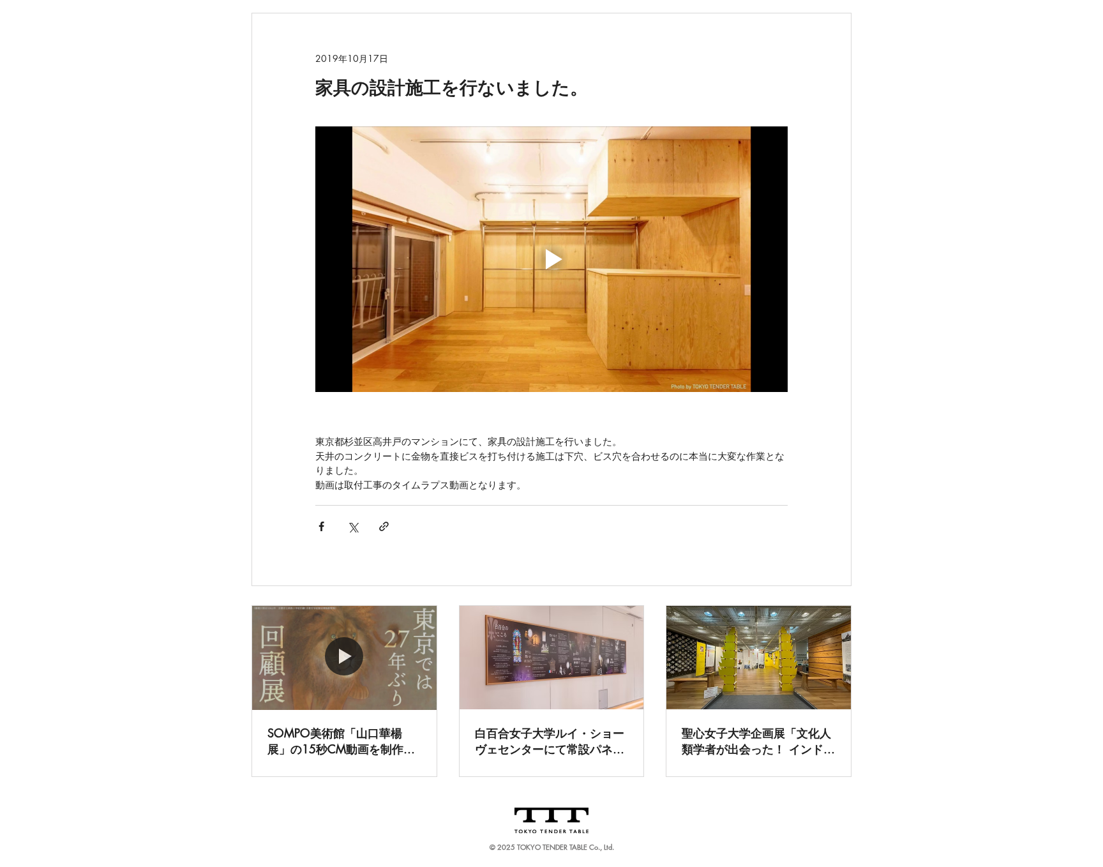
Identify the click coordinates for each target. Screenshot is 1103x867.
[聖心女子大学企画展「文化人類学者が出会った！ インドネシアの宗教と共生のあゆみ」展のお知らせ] (758, 657)
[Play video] (551, 259)
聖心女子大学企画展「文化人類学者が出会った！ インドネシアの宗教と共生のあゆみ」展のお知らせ (758, 741)
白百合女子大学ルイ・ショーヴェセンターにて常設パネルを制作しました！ (549, 741)
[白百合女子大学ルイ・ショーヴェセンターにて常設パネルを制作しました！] (552, 657)
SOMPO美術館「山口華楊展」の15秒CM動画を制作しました (341, 741)
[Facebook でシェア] (321, 526)
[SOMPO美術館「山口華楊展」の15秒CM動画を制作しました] (344, 657)
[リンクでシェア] (384, 526)
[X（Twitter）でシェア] (353, 526)
